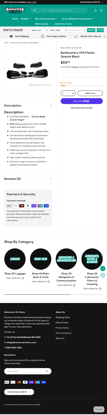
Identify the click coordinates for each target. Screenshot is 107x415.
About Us (60, 338)
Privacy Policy (62, 327)
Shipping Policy (63, 317)
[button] (101, 10)
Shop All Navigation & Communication (66, 277)
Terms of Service (63, 333)
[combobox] (59, 10)
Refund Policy (62, 322)
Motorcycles (41, 23)
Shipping (75, 67)
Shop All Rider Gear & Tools (40, 275)
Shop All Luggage (15, 273)
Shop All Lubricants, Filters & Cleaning (92, 279)
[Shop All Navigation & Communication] (66, 259)
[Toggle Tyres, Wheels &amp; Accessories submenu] (94, 18)
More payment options (82, 107)
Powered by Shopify (33, 405)
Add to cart (90, 93)
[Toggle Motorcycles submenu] (50, 23)
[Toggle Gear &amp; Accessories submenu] (57, 18)
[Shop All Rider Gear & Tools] (40, 259)
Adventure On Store (17, 405)
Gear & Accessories (45, 18)
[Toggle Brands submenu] (30, 18)
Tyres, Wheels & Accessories (77, 18)
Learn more (31, 2)
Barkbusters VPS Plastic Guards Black (25, 43)
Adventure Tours (63, 23)
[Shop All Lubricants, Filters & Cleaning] (92, 259)
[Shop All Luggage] (15, 259)
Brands (24, 18)
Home (15, 18)
